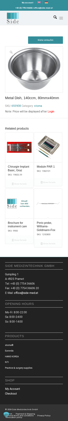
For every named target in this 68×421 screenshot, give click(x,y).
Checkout (11, 393)
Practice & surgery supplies (18, 368)
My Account (12, 389)
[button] (6, 414)
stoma (38, 106)
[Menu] (61, 18)
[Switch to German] (46, 2)
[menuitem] (27, 3)
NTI (7, 362)
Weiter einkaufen (45, 40)
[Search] (53, 18)
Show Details (20, 184)
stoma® (9, 345)
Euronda (9, 350)
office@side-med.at (26, 293)
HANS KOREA (12, 356)
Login (51, 111)
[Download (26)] (28, 18)
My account (27, 3)
